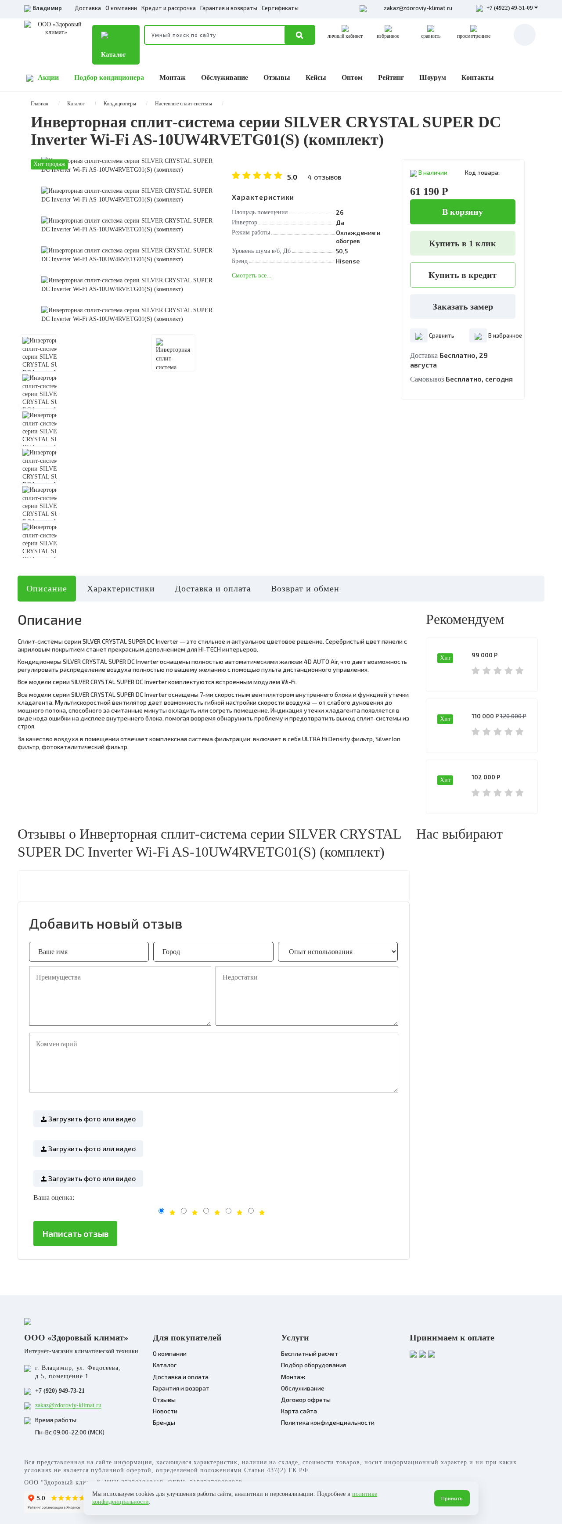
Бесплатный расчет (309, 1353)
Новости (165, 1411)
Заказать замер (462, 306)
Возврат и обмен (305, 588)
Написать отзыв (75, 1233)
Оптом (352, 77)
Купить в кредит (463, 275)
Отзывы (276, 77)
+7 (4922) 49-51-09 (509, 7)
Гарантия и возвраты (228, 7)
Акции (48, 77)
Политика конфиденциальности (328, 1422)
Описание (46, 588)
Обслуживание (224, 77)
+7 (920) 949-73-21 (60, 1390)
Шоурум (432, 77)
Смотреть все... (252, 275)
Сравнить (441, 335)
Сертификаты (280, 7)
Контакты (477, 77)
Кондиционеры (120, 104)
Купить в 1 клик (462, 243)
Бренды (164, 1422)
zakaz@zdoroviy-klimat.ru (418, 7)
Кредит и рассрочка (168, 7)
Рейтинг (391, 77)
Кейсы (316, 77)
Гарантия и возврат (181, 1388)
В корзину (462, 211)
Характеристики (121, 588)
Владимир (47, 7)
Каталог (113, 54)
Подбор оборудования (313, 1365)
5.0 (314, 177)
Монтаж (172, 77)
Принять (452, 1498)
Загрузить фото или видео (91, 1118)
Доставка (88, 7)
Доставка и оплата (213, 588)
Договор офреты (306, 1399)
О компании (121, 7)
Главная (39, 104)
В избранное (504, 335)
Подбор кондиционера (109, 77)
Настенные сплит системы (183, 104)
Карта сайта (299, 1411)
